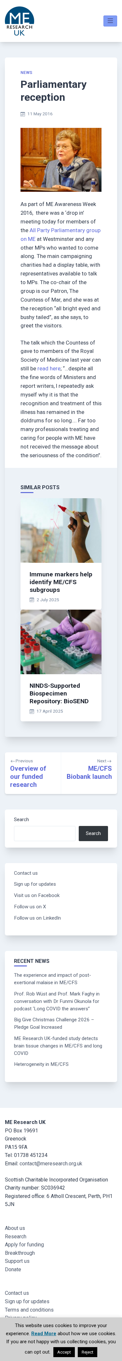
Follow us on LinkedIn (37, 918)
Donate (13, 1269)
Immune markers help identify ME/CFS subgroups (61, 582)
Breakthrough (20, 1253)
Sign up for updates (35, 884)
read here (49, 368)
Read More (43, 1333)
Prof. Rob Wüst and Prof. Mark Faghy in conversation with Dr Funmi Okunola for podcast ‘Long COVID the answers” (57, 1001)
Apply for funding (24, 1245)
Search (21, 819)
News (26, 72)
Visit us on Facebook (37, 895)
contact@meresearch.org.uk (51, 1163)
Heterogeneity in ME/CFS (41, 1064)
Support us (17, 1261)
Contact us (26, 873)
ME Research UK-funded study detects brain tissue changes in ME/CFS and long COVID (58, 1046)
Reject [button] (87, 1352)
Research (15, 1236)
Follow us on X (30, 907)
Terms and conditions (29, 1310)
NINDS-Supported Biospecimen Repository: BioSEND (59, 693)
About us (15, 1228)
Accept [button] (64, 1352)
